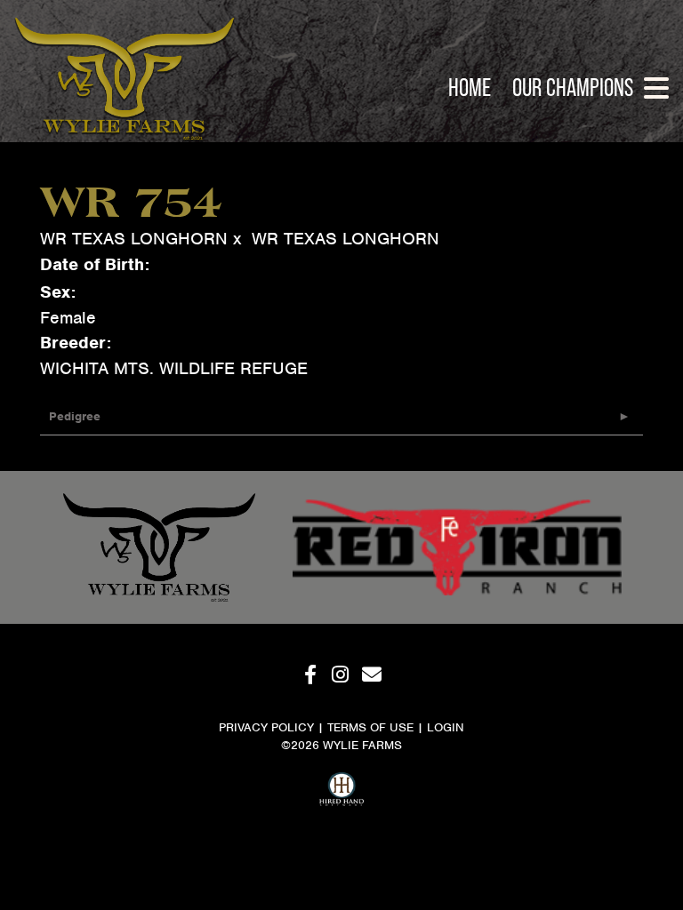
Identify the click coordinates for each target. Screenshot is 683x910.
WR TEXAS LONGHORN (134, 239)
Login (445, 727)
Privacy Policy (266, 727)
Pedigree (74, 416)
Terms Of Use (370, 727)
